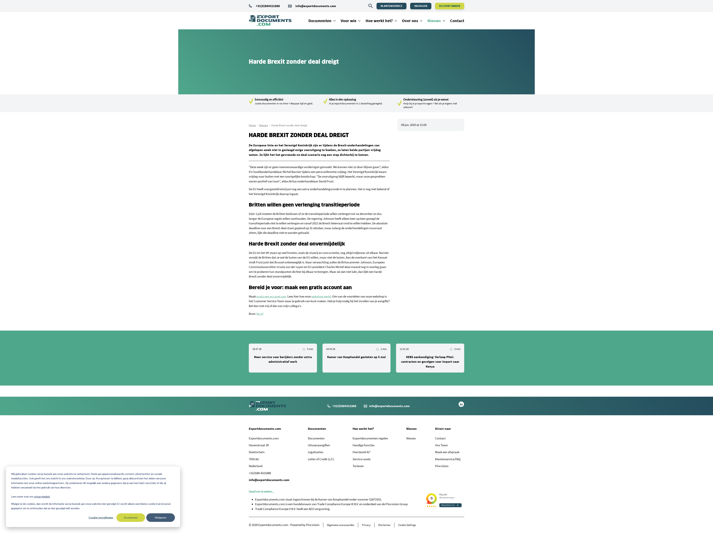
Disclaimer (384, 525)
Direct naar (443, 429)
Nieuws (434, 20)
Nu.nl (259, 314)
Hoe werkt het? (379, 20)
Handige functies (364, 445)
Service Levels (362, 459)
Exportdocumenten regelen (370, 438)
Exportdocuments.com (265, 429)
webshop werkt (321, 296)
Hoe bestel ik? (361, 452)
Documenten (319, 20)
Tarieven (358, 466)
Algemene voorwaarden (340, 525)
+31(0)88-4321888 (260, 473)
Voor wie (348, 20)
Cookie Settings (407, 525)
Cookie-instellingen (101, 517)
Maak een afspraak (447, 452)
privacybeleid (42, 496)
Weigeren (160, 517)
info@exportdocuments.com (315, 6)
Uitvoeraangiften (319, 445)
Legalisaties (315, 452)
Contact (457, 20)
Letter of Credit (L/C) (321, 459)
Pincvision (441, 466)
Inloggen (420, 6)
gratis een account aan (271, 296)
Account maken (449, 6)
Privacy (366, 525)
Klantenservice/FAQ (447, 459)
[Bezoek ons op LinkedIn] (461, 406)
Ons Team (441, 445)
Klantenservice (391, 6)
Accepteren (131, 517)
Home (252, 125)
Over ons (410, 20)
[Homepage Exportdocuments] (270, 20)
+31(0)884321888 (268, 6)
